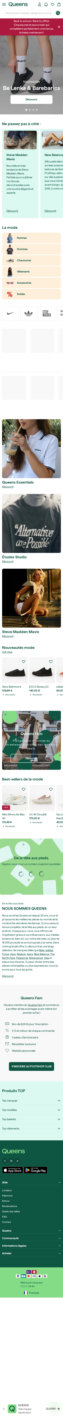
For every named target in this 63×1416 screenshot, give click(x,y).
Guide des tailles (11, 1211)
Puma (5, 954)
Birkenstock (36, 958)
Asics (30, 954)
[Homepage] (31, 1151)
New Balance (41, 954)
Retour (6, 1200)
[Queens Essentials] (31, 448)
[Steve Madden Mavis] (31, 598)
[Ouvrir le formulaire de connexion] (39, 4)
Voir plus (7, 652)
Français (34, 1292)
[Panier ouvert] (59, 4)
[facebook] (21, 874)
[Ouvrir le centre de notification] (46, 4)
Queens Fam (35, 1005)
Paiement (7, 1195)
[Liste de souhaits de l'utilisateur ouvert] (52, 4)
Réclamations (9, 1206)
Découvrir (8, 486)
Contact (6, 1222)
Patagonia (22, 958)
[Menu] (4, 4)
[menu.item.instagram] (11, 1161)
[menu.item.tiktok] (17, 1161)
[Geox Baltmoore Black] (15, 670)
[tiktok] (41, 874)
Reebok (21, 954)
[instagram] (31, 874)
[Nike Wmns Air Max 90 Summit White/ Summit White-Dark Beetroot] (15, 798)
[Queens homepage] (18, 4)
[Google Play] (35, 1170)
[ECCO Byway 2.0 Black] (42, 670)
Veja (46, 958)
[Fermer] (59, 27)
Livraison (7, 1190)
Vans (13, 954)
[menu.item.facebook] (5, 1161)
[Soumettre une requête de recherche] (58, 13)
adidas (49, 950)
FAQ (4, 1216)
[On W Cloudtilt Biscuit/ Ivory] (42, 798)
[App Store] (12, 1170)
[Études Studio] (31, 523)
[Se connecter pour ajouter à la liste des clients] (23, 661)
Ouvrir (51, 1408)
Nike (41, 950)
